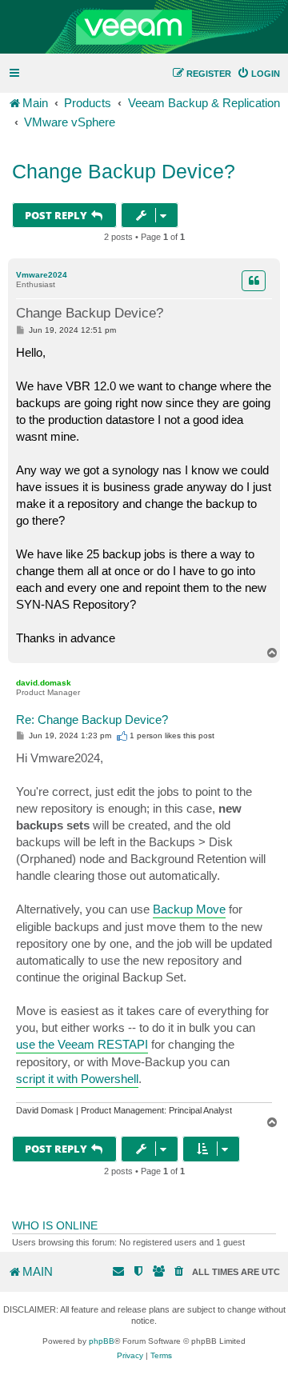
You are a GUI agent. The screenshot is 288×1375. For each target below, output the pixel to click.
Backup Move (189, 909)
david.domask (43, 682)
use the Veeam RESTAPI (82, 1044)
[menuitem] (258, 73)
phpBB (101, 1341)
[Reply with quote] (254, 280)
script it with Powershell (77, 1078)
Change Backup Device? (123, 171)
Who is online (55, 1225)
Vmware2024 (41, 274)
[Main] (144, 27)
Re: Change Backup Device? (92, 719)
